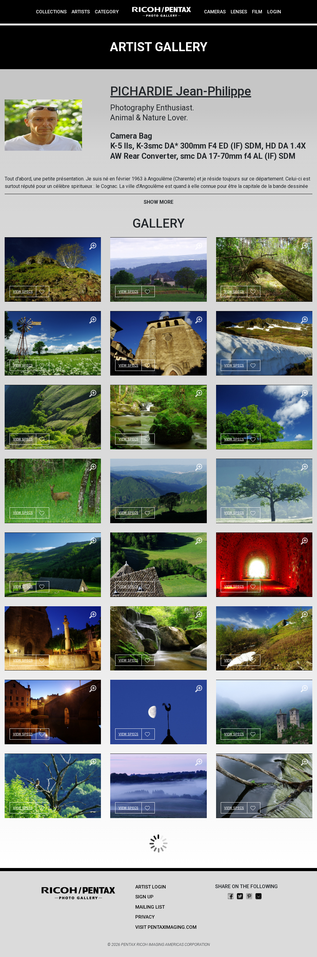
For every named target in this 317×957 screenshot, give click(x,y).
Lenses (239, 12)
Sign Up (144, 897)
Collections (51, 12)
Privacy (144, 917)
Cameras (215, 12)
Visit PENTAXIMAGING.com (166, 927)
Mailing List (150, 907)
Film (257, 12)
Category (107, 12)
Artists (81, 12)
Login (274, 12)
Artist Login (150, 887)
